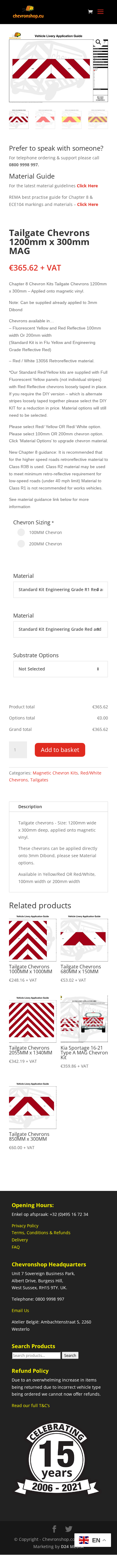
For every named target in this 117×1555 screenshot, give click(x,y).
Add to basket (60, 750)
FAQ (16, 1247)
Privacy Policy (25, 1225)
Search (70, 1355)
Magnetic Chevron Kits (55, 773)
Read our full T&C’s (31, 1405)
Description (30, 806)
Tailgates (39, 780)
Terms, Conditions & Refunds (41, 1232)
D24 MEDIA (72, 1546)
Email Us (20, 1310)
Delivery (20, 1240)
